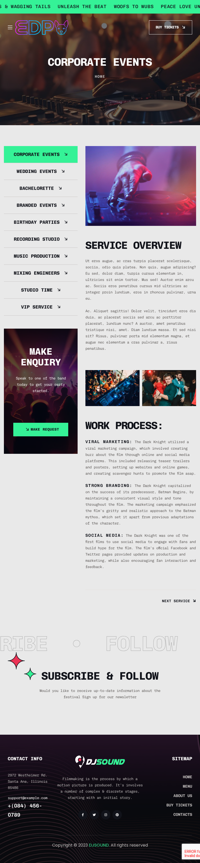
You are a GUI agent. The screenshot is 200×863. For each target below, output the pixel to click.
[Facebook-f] (83, 814)
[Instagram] (105, 814)
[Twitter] (94, 814)
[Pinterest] (117, 814)
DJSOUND (99, 845)
